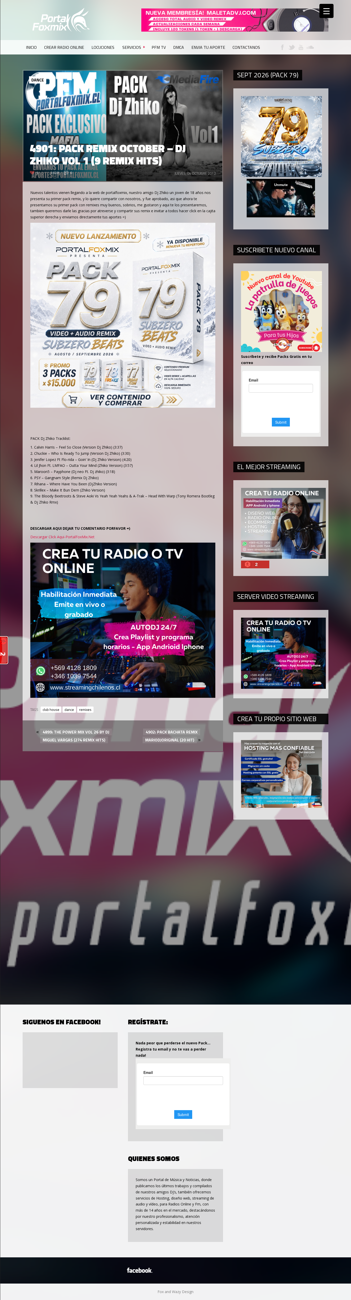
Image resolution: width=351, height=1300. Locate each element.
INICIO (31, 47)
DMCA (178, 47)
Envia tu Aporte (208, 47)
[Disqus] (123, 809)
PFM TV (159, 47)
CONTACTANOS (246, 47)
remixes (85, 709)
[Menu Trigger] (326, 11)
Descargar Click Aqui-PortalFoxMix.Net (62, 536)
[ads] (122, 406)
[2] (122, 696)
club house (51, 709)
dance (69, 709)
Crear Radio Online (64, 47)
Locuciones (102, 47)
